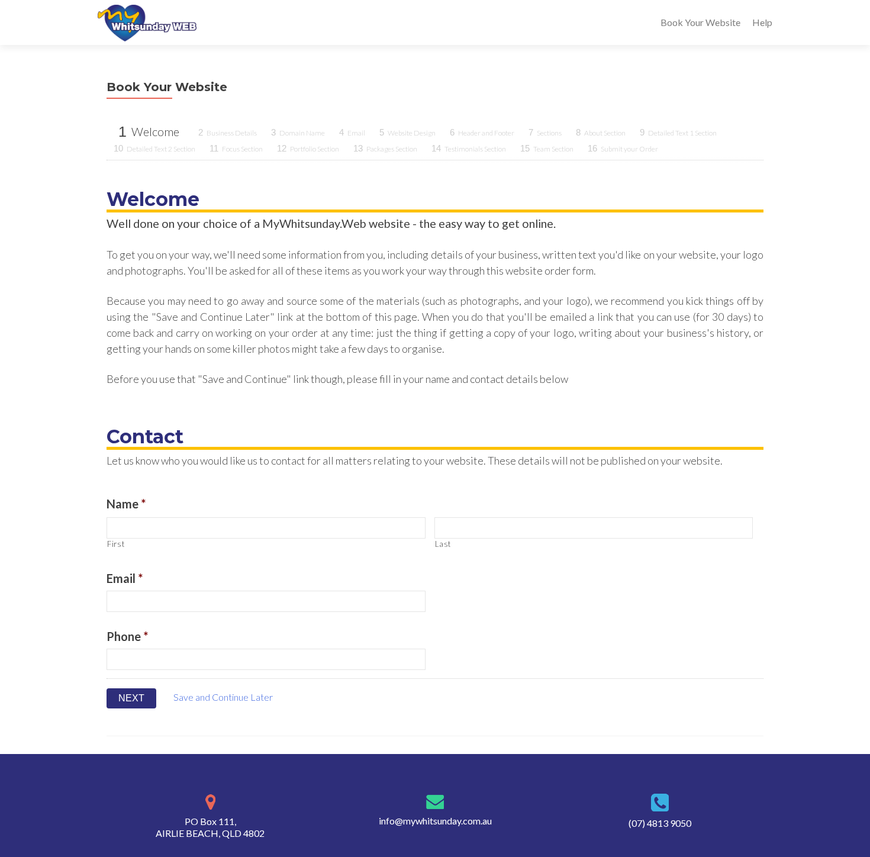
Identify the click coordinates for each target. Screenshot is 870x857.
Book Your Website (700, 22)
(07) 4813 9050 (660, 823)
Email (125, 578)
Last (443, 544)
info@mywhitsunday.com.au (435, 820)
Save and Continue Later (223, 697)
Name (126, 504)
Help (762, 22)
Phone (127, 636)
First (115, 544)
